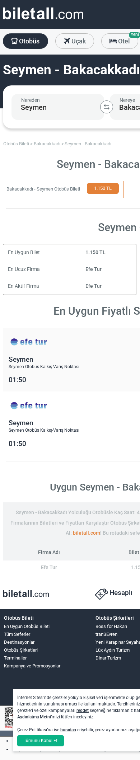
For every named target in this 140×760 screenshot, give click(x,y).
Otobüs (28, 41)
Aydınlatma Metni (34, 716)
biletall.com (86, 533)
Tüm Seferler (17, 634)
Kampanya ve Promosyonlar (32, 665)
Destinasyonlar (19, 642)
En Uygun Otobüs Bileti (27, 626)
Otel (127, 39)
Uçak (78, 41)
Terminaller (15, 658)
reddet (82, 710)
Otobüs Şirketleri (21, 650)
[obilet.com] (43, 20)
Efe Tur (93, 269)
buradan (68, 729)
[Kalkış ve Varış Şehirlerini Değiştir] (106, 106)
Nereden (30, 100)
